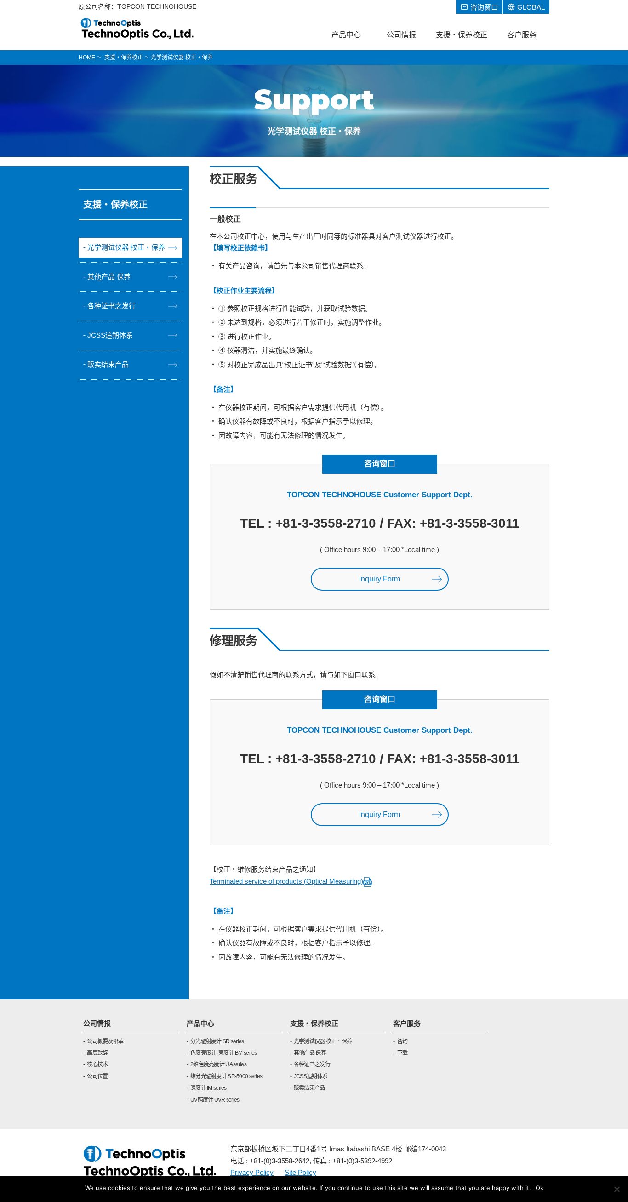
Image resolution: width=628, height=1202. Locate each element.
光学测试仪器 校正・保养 (126, 247)
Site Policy (300, 1172)
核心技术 (97, 1064)
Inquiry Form (379, 579)
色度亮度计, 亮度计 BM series (223, 1053)
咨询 (402, 1041)
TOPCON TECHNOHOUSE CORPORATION (138, 28)
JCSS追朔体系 (110, 335)
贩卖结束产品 (108, 364)
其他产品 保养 (109, 277)
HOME (87, 57)
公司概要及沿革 (105, 1041)
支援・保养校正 (314, 1023)
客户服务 (407, 1023)
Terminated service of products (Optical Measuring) (286, 881)
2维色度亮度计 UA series (218, 1064)
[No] (616, 1189)
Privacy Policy (252, 1172)
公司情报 (97, 1023)
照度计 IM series (208, 1088)
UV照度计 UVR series (214, 1100)
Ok (539, 1187)
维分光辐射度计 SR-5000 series (226, 1076)
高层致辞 (97, 1053)
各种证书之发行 (111, 306)
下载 (402, 1053)
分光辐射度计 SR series (217, 1041)
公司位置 (97, 1076)
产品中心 (200, 1023)
